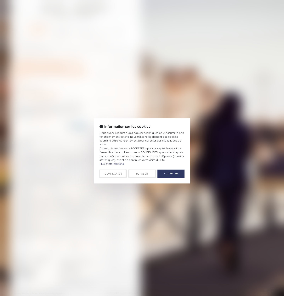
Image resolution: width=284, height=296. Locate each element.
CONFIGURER (113, 173)
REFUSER (142, 173)
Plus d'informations (111, 163)
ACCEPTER (171, 173)
